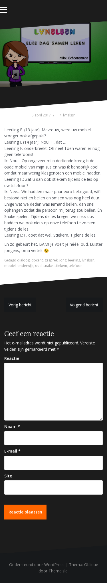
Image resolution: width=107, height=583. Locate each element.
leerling (74, 260)
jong (62, 260)
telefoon (75, 265)
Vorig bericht (20, 305)
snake (48, 265)
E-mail (12, 451)
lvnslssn (69, 115)
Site (8, 476)
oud (38, 265)
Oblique (91, 564)
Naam (12, 426)
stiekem (60, 265)
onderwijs (25, 265)
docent (37, 260)
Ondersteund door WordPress (36, 564)
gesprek (51, 260)
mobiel (10, 265)
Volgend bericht (84, 305)
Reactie (11, 358)
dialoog (23, 260)
